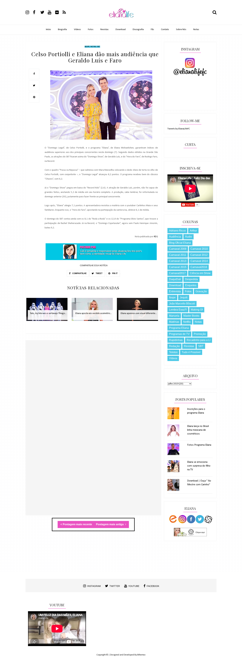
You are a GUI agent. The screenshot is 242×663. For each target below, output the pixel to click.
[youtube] (51, 13)
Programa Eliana (179, 327)
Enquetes (190, 285)
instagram (94, 586)
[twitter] (43, 13)
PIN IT (115, 273)
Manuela (174, 315)
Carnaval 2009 (177, 248)
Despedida (191, 279)
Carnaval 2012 (199, 254)
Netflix (187, 321)
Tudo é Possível (191, 352)
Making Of (197, 309)
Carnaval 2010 (199, 248)
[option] (48, 311)
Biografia (62, 29)
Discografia (138, 29)
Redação (174, 346)
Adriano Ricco (177, 230)
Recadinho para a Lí (198, 340)
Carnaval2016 (198, 267)
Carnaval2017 (177, 273)
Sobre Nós (181, 29)
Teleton (173, 352)
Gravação (201, 291)
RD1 (156, 236)
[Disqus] (93, 388)
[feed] (66, 13)
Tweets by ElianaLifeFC (178, 129)
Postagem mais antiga (110, 524)
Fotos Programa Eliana (199, 445)
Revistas (104, 29)
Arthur (193, 230)
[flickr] (58, 13)
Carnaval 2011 (177, 254)
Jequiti (184, 297)
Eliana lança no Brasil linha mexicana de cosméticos (198, 430)
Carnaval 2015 (177, 267)
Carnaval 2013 (177, 261)
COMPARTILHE (79, 273)
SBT (98, 47)
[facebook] (36, 13)
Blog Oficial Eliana (180, 242)
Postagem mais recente (77, 524)
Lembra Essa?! (178, 309)
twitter (114, 586)
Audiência (175, 236)
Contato (165, 29)
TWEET (98, 273)
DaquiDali (175, 279)
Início (48, 29)
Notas (196, 29)
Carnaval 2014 (199, 261)
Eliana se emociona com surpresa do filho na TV (198, 466)
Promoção (200, 334)
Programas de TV (179, 334)
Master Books (191, 315)
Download (121, 29)
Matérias (174, 321)
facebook (153, 586)
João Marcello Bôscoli (182, 303)
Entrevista (175, 291)
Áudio (188, 236)
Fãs (152, 29)
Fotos (90, 29)
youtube (133, 586)
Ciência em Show (200, 273)
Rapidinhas (176, 340)
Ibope (87, 47)
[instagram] (29, 13)
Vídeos (77, 29)
